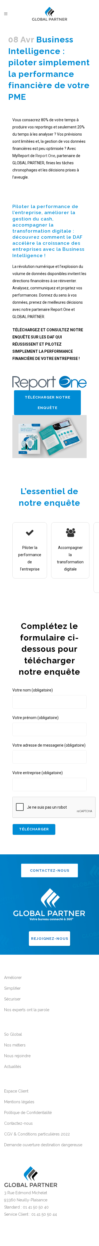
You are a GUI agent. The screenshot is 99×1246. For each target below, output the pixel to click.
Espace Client (16, 1091)
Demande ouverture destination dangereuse (43, 1145)
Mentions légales (19, 1102)
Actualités (12, 1066)
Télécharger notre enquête (47, 402)
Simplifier (12, 988)
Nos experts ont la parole (26, 1010)
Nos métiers (15, 1045)
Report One (45, 156)
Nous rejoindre (17, 1056)
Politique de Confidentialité (28, 1112)
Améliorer (13, 977)
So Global (13, 1034)
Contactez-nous (49, 870)
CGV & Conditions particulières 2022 (37, 1134)
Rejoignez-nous (49, 938)
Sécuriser (12, 999)
